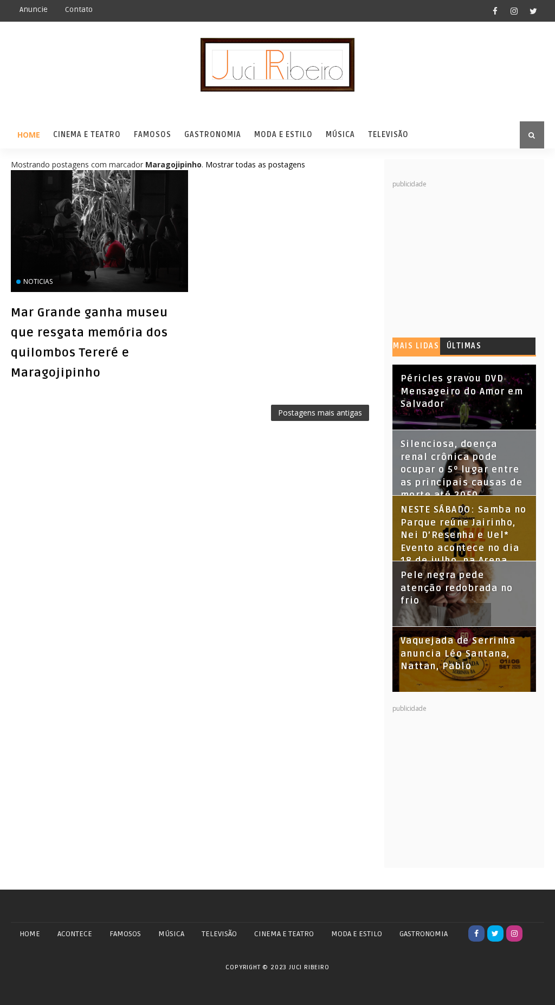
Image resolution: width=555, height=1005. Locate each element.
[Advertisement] (473, 257)
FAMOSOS (125, 933)
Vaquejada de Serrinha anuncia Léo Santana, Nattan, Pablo (458, 654)
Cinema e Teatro (87, 134)
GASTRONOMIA (423, 933)
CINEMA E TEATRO (284, 933)
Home (28, 134)
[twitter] (533, 11)
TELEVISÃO (219, 933)
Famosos (152, 134)
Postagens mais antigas (320, 412)
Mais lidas (416, 346)
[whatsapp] (533, 933)
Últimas (464, 346)
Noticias (38, 281)
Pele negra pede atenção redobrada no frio (457, 588)
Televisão (388, 134)
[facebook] (495, 11)
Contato (79, 9)
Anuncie (34, 9)
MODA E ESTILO (356, 933)
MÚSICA (171, 933)
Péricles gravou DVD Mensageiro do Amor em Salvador (462, 391)
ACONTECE (74, 933)
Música (340, 134)
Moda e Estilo (283, 134)
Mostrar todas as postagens (255, 164)
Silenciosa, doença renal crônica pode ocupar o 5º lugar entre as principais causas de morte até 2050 (462, 470)
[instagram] (514, 11)
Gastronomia (212, 134)
